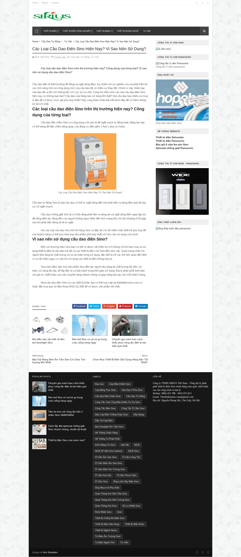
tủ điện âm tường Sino (107, 536)
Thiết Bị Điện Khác (134, 524)
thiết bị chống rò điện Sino (109, 518)
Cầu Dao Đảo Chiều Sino (107, 396)
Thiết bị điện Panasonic (170, 140)
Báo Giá (99, 384)
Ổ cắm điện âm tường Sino (110, 469)
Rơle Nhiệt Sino (103, 512)
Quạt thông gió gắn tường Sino (112, 499)
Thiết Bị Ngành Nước (106, 530)
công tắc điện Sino (105, 408)
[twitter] (208, 3)
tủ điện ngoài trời (105, 542)
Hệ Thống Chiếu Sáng (106, 432)
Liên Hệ (125, 445)
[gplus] (202, 3)
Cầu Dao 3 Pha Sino (132, 390)
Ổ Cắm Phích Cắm (126, 475)
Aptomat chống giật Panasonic (174, 148)
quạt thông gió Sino (106, 505)
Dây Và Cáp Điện (104, 420)
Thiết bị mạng (103, 31)
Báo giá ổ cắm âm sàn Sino (172, 144)
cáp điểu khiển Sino (119, 384)
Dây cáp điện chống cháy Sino (111, 414)
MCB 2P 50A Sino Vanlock (108, 451)
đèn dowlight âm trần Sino (109, 426)
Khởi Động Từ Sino (105, 445)
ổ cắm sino (101, 481)
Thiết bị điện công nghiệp (76, 31)
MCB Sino (133, 451)
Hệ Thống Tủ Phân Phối (107, 439)
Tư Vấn (68, 41)
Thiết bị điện (49, 31)
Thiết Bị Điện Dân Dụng (107, 524)
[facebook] (197, 3)
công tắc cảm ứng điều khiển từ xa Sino (117, 402)
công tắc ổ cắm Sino (132, 408)
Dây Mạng (139, 414)
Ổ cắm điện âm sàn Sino (108, 463)
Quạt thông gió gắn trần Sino (111, 493)
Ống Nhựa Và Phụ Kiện (107, 487)
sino (119, 512)
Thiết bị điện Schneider (170, 137)
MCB (137, 445)
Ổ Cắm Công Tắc (131, 457)
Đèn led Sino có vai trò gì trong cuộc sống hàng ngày (89, 341)
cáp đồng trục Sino (105, 390)
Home (35, 2)
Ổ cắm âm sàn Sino (106, 457)
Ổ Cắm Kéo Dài (103, 475)
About (45, 2)
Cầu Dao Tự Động (51, 41)
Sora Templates (50, 552)
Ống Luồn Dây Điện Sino (126, 481)
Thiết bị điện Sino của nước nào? (66, 440)
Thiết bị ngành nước (128, 31)
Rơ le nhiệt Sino (131, 505)
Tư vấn (146, 31)
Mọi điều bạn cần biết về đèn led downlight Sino (48, 341)
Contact (55, 2)
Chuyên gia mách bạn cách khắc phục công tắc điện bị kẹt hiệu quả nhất (129, 342)
